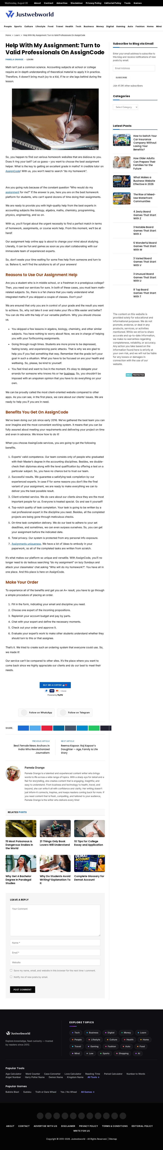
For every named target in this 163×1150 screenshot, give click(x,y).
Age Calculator (13, 1073)
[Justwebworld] (29, 14)
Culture (28, 26)
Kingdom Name (75, 1077)
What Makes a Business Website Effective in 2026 (144, 181)
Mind (159, 26)
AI (139, 1053)
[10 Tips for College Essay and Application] (89, 828)
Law (91, 1053)
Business (89, 26)
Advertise (62, 3)
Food (50, 26)
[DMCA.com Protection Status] (135, 375)
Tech (78, 26)
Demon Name (56, 1077)
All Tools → (93, 1077)
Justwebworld (78, 1139)
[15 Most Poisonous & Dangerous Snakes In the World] (21, 828)
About (37, 3)
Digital (110, 26)
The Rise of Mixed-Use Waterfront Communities (144, 198)
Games (138, 3)
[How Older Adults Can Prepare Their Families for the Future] (122, 162)
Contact (48, 3)
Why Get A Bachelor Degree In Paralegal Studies (18, 880)
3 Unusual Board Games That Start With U (144, 277)
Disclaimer (77, 3)
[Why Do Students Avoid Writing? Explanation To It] (55, 863)
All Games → (88, 1092)
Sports (18, 26)
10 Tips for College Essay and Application (88, 843)
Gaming (120, 26)
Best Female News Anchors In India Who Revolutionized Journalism (32, 749)
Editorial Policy (112, 3)
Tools (127, 3)
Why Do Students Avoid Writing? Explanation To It (55, 880)
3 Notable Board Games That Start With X (144, 230)
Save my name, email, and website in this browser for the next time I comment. (55, 970)
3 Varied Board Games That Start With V (144, 262)
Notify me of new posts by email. (31, 977)
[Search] (157, 3)
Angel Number (13, 1077)
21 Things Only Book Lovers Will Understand (55, 843)
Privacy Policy (93, 3)
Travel (59, 26)
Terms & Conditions (115, 1126)
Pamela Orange (14, 59)
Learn (17, 35)
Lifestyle (40, 26)
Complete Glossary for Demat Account (89, 878)
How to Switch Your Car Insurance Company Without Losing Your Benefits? (145, 142)
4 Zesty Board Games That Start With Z (144, 215)
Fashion (140, 26)
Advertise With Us (45, 1126)
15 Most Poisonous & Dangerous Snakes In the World (19, 845)
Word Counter (32, 1073)
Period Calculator (113, 1073)
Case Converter (52, 1073)
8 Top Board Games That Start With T (144, 293)
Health (69, 26)
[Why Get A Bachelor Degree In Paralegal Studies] (21, 863)
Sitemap (113, 1139)
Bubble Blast (12, 1092)
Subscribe (121, 77)
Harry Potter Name (35, 1077)
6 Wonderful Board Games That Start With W (145, 246)
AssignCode (13, 171)
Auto (130, 26)
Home (150, 26)
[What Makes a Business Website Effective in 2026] (122, 181)
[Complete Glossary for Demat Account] (89, 863)
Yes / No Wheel (68, 1092)
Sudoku (27, 1092)
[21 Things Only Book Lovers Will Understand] (55, 828)
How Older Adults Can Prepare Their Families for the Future (144, 163)
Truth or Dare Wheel (45, 1092)
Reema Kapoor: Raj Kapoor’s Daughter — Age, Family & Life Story (79, 749)
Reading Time (92, 1073)
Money (100, 26)
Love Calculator (73, 1073)
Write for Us (81, 1131)
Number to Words (136, 1073)
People (8, 26)
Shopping (123, 1053)
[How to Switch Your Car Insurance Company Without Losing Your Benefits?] (122, 140)
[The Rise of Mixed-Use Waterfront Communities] (122, 198)
